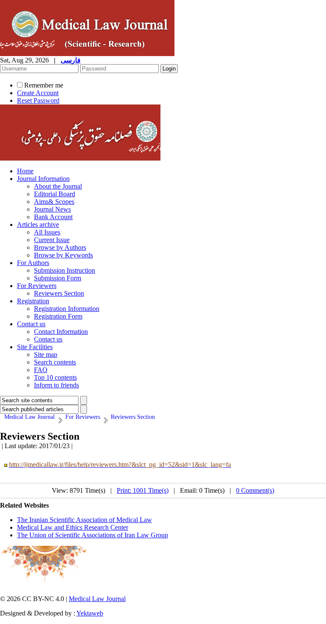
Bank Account (53, 216)
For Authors (33, 262)
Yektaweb (89, 613)
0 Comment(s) (255, 490)
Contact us (31, 324)
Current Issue (52, 239)
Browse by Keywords (63, 255)
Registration (33, 301)
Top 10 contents (55, 377)
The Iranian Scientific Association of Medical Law (84, 519)
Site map (45, 354)
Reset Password (38, 100)
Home (25, 171)
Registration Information (66, 308)
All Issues (47, 232)
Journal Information (43, 178)
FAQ (41, 369)
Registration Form (58, 316)
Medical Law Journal (97, 598)
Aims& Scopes (54, 201)
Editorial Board (54, 194)
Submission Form (57, 278)
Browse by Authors (60, 247)
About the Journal (58, 186)
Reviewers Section (59, 293)
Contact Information (61, 331)
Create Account (38, 92)
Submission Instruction (64, 270)
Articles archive (38, 224)
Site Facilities (35, 346)
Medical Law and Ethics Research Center (72, 527)
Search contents (55, 362)
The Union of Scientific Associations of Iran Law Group (92, 535)
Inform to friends (56, 385)
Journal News (52, 209)
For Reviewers (36, 285)
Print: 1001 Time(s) (143, 490)
